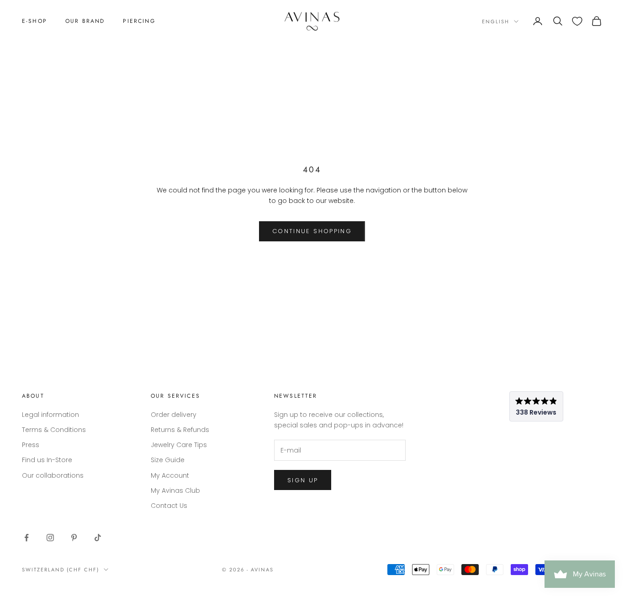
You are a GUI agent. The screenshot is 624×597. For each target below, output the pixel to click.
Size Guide (168, 459)
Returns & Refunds (180, 429)
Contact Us (169, 505)
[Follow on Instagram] (50, 537)
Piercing (139, 21)
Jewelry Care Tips (179, 444)
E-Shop (34, 21)
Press (30, 444)
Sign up (302, 480)
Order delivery (173, 414)
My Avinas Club (175, 490)
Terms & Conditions (54, 429)
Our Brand (85, 21)
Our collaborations (53, 475)
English (495, 21)
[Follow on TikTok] (97, 537)
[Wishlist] (577, 21)
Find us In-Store (47, 459)
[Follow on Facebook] (26, 537)
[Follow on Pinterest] (74, 537)
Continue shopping (312, 231)
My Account (170, 475)
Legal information (50, 414)
